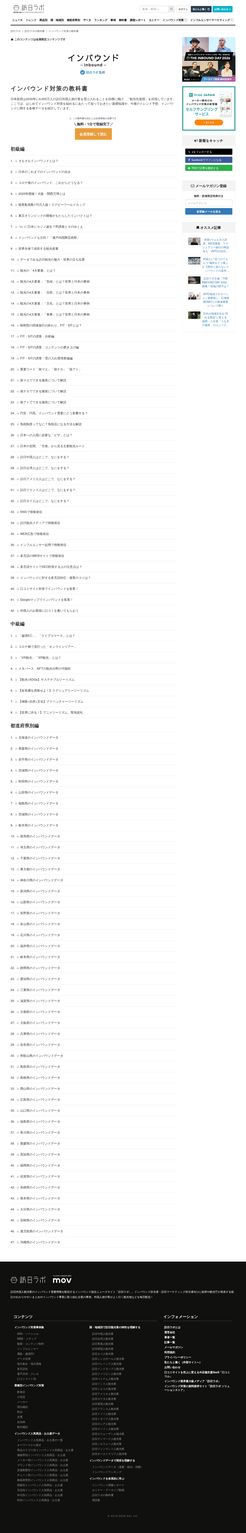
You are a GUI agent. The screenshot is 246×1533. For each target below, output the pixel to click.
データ (87, 20)
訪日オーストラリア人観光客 (109, 1454)
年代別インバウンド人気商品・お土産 (40, 1495)
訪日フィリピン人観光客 (107, 1374)
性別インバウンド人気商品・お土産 (38, 1500)
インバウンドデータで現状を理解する (112, 1460)
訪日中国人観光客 (103, 1334)
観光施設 (22, 1427)
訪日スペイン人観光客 (105, 1429)
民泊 (19, 1412)
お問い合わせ (221, 9)
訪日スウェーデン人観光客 (108, 1434)
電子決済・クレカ (28, 1374)
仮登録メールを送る (209, 211)
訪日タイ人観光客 (103, 1354)
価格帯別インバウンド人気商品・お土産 (41, 1455)
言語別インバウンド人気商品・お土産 (40, 1490)
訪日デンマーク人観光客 (107, 1439)
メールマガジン (173, 1347)
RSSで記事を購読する (205, 168)
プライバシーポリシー (177, 1357)
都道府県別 (73, 20)
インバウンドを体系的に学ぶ (106, 1478)
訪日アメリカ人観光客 (105, 1394)
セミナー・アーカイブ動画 (108, 1490)
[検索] (172, 9)
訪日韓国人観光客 (103, 1349)
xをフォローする (202, 152)
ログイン (183, 9)
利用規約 (169, 1352)
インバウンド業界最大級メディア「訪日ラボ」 (192, 1381)
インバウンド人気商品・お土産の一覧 (40, 1440)
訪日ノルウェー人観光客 (107, 1444)
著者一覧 (169, 1337)
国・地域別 (57, 20)
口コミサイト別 (26, 1379)
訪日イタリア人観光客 (105, 1419)
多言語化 (22, 1369)
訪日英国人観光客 (103, 1404)
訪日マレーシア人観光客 (107, 1364)
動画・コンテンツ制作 (30, 1344)
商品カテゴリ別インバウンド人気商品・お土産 (45, 1450)
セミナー (154, 20)
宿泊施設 (22, 1407)
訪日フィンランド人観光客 (108, 1449)
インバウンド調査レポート (108, 1485)
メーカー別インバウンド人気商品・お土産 (42, 1460)
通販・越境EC (25, 1354)
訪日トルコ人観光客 (104, 1389)
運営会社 (169, 1332)
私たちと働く (200, 9)
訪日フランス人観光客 (105, 1409)
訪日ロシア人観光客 (104, 1424)
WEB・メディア (27, 1339)
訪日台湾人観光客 (103, 1339)
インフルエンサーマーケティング (210, 20)
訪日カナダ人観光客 (104, 1399)
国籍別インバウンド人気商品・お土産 (40, 1485)
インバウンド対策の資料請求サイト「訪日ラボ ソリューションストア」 (197, 1388)
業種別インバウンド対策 (29, 1385)
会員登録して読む (93, 133)
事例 (113, 20)
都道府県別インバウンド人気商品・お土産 (42, 1480)
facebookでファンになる (207, 160)
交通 (19, 1417)
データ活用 (24, 1359)
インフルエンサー (28, 1349)
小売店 (21, 1397)
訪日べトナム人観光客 (105, 1379)
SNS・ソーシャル (28, 1334)
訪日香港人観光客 (103, 1344)
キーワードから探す (29, 1445)
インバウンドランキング (107, 1472)
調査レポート (138, 20)
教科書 (123, 20)
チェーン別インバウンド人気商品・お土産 (42, 1475)
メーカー (22, 1402)
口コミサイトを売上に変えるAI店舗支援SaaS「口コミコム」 (197, 1374)
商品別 (43, 20)
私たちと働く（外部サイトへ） (183, 1362)
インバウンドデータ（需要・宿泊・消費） (117, 1467)
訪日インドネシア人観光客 (108, 1369)
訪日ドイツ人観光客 (104, 1414)
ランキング (100, 20)
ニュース (17, 20)
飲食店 (21, 1392)
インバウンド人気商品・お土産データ (37, 1433)
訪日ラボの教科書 (103, 1495)
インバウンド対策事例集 (29, 1327)
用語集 (96, 1500)
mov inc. (132, 1515)
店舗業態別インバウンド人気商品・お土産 (42, 1470)
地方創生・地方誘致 (29, 1364)
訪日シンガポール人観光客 (108, 1359)
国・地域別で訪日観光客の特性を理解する (114, 1327)
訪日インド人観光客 (104, 1384)
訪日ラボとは (172, 1327)
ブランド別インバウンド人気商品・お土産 (42, 1465)
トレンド (31, 20)
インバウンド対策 (173, 20)
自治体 (21, 1422)
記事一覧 (169, 1342)
